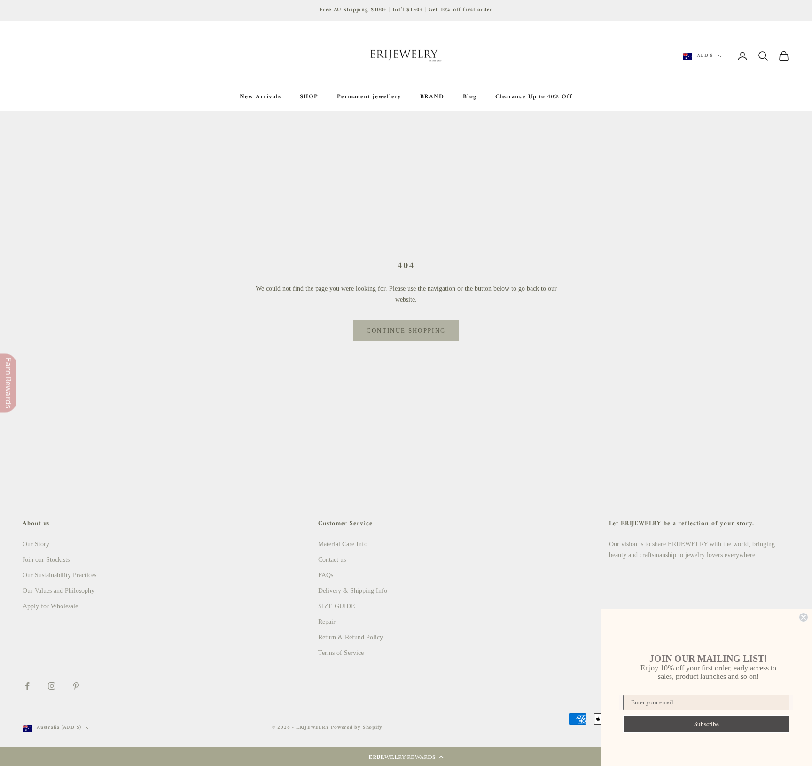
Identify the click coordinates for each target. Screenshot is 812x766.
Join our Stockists (46, 559)
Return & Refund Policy (350, 637)
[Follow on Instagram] (51, 686)
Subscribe (706, 723)
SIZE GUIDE (336, 606)
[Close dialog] (803, 617)
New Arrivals (260, 97)
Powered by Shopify (357, 727)
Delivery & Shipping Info (352, 590)
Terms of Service (341, 652)
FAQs (325, 575)
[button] (406, 756)
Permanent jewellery (369, 97)
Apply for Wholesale (50, 606)
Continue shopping (406, 330)
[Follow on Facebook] (27, 686)
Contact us (332, 559)
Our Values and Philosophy (58, 590)
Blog (469, 97)
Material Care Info (342, 544)
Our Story (36, 544)
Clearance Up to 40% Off (533, 97)
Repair (327, 621)
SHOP (309, 97)
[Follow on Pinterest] (76, 686)
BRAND (432, 97)
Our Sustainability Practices (59, 575)
